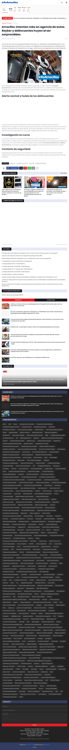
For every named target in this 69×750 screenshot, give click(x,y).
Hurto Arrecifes (40, 560)
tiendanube (44, 672)
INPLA (60, 563)
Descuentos (55, 502)
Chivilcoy (13, 468)
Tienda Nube (62, 669)
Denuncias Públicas (43, 499)
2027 (9, 424)
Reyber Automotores (41, 163)
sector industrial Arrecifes (9, 647)
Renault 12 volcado (60, 630)
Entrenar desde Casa (51, 524)
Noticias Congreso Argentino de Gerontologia (14, 599)
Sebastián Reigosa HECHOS (46, 644)
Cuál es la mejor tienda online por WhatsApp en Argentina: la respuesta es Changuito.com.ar (29, 277)
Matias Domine (59, 585)
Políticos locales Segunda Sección (54, 613)
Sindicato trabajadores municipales (31, 655)
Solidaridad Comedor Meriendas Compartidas (39, 660)
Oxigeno (15, 602)
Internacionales (53, 566)
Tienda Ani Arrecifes (51, 669)
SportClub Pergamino (47, 663)
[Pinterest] (25, 168)
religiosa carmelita (48, 630)
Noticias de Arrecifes (34, 599)
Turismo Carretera (7, 680)
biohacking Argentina (27, 454)
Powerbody (5, 616)
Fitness (37, 538)
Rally (28, 621)
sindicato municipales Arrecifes (11, 655)
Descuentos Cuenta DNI (9, 505)
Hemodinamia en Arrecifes (33, 552)
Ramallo (59, 621)
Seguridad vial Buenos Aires (30, 649)
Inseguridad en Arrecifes (18, 566)
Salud (23, 641)
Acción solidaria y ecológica (25, 429)
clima (4, 471)
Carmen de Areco (40, 463)
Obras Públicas (7, 602)
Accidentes (52, 427)
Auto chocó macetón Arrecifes (47, 449)
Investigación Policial (21, 163)
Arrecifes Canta (31, 441)
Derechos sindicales (8, 502)
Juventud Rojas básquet (47, 577)
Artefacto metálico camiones (47, 446)
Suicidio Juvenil (21, 666)
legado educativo (41, 580)
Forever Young (42, 541)
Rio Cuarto (5, 635)
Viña (57, 691)
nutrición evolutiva (54, 599)
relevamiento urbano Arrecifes (32, 630)
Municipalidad (60, 591)
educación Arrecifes (49, 518)
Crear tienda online (8, 491)
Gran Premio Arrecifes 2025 (23, 549)
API (17, 438)
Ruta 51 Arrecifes (7, 638)
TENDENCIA (18, 300)
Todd (51, 672)
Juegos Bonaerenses (8, 577)
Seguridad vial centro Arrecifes (47, 649)
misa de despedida (49, 591)
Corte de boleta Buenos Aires (10, 488)
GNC (12, 549)
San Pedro (62, 641)
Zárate (21, 697)
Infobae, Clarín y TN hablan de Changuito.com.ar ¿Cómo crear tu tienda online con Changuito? (30, 253)
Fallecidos (56, 530)
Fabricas (48, 530)
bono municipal (27, 457)
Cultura (56, 493)
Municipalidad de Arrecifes (25, 594)
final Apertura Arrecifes (19, 538)
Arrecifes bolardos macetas (17, 441)
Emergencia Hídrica (24, 521)
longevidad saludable (26, 583)
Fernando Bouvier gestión (40, 535)
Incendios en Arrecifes (42, 563)
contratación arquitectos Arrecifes (32, 485)
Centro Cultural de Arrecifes (23, 466)
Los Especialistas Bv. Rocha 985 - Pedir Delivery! (16, 272)
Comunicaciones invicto (47, 474)
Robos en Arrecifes (57, 635)
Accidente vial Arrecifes (40, 427)
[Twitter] (21, 168)
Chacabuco (56, 466)
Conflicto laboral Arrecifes (9, 482)
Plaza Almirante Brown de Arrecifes (37, 610)
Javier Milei (24, 574)
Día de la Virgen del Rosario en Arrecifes (32, 507)
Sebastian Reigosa (31, 644)
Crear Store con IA (42, 488)
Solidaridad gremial (26, 663)
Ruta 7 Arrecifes (18, 638)
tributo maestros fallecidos (48, 677)
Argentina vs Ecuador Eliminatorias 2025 (52, 438)
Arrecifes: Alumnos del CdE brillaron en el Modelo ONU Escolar (30, 357)
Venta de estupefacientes (9, 691)
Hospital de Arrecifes (8, 557)
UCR (47, 680)
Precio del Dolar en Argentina (43, 616)
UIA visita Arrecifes (7, 683)
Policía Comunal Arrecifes (9, 613)
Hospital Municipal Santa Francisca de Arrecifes (28, 557)
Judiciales (60, 574)
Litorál (12, 583)
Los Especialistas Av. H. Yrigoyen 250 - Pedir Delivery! (17, 269)
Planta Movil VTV (21, 610)
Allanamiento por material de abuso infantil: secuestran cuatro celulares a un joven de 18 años (11, 192)
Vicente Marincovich (47, 691)
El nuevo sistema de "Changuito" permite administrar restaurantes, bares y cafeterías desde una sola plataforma (32, 285)
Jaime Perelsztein (43, 571)
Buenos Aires (21, 460)
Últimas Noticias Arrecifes (40, 683)
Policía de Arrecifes (23, 613)
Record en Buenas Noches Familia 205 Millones (50, 627)
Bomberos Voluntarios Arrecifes (43, 454)
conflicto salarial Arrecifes (42, 482)
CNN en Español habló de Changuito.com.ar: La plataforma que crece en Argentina (26, 258)
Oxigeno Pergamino (25, 602)
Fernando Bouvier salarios (56, 535)
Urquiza (42, 686)
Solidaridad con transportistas (11, 663)
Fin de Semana (7, 538)
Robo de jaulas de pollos (17, 635)
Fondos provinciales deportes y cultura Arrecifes (15, 541)
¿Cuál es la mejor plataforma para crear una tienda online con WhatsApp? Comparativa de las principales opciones (33, 280)
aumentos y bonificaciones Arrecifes (27, 449)
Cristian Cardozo (58, 491)
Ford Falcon (33, 541)
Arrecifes (15, 23)
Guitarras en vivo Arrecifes (49, 549)
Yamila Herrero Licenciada (10, 697)
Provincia (25, 619)
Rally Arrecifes (35, 621)
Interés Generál (42, 566)
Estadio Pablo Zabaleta (34, 527)
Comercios (21, 474)
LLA (17, 583)
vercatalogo (22, 691)
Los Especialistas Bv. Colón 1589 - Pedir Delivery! (16, 266)
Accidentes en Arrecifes (9, 429)
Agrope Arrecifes (13, 432)
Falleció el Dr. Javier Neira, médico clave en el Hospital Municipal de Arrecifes (35, 327)
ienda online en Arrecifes (27, 563)
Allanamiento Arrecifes (18, 435)
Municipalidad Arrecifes (9, 594)
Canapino (46, 460)
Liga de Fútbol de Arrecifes (55, 580)
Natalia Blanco (7, 596)
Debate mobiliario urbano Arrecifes (24, 496)
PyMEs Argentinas (51, 619)
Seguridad (60, 647)
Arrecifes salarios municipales (29, 446)
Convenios (57, 485)
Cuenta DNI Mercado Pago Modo (43, 493)
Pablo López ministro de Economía (42, 602)
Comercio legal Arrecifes (9, 474)
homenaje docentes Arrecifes (29, 555)
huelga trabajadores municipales (11, 560)
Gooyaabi (46, 745)
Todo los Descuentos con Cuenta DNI (12, 674)
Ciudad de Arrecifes (60, 468)
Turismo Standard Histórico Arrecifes (33, 680)
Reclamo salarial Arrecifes (9, 627)
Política (40, 613)
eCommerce (49, 516)
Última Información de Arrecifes (23, 683)
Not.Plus (49, 596)
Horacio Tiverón (44, 555)
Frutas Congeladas (41, 544)
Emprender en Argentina (54, 521)
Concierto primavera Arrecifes (47, 477)
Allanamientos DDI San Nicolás (35, 435)
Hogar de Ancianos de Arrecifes (11, 555)
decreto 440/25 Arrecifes (42, 496)
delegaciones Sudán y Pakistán (11, 499)
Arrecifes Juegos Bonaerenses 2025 (12, 443)
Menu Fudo (20, 588)
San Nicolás (55, 641)
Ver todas (63, 173)
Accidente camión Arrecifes (27, 424)
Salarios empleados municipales (11, 641)
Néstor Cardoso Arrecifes (38, 596)
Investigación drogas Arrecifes (46, 569)
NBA (14, 596)
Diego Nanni (24, 513)
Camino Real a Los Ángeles (34, 460)
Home (34, 747)
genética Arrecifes (45, 546)
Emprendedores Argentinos (39, 521)
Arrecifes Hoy (57, 441)
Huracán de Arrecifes (28, 560)
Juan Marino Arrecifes (35, 574)
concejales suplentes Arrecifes (11, 477)
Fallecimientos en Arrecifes (10, 532)
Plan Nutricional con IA (9, 610)
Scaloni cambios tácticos (18, 644)
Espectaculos (21, 527)
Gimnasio (55, 546)
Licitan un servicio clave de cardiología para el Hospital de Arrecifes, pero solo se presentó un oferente (36, 304)
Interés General (31, 566)
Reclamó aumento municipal (51, 624)
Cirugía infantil (48, 468)
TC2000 (18, 669)
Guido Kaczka (36, 549)
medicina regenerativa (9, 588)
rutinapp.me (48, 638)
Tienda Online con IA (33, 672)
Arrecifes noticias (28, 443)
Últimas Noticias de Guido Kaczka (11, 686)
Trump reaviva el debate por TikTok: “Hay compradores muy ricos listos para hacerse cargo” (38, 343)
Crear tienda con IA (55, 488)
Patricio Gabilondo (48, 605)
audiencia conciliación (9, 449)
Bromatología (53, 457)
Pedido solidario (60, 605)
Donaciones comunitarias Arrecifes (12, 516)
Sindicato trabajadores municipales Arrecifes (14, 658)
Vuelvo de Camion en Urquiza (28, 694)
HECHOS (21, 552)
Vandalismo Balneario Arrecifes (11, 688)
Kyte (10, 580)
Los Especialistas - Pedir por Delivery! (13, 274)
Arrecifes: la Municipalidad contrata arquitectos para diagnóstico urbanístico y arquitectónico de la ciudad (36, 350)
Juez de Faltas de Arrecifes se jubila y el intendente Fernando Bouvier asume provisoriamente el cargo (35, 335)
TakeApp (52, 666)
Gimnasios (5, 549)
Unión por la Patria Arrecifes (30, 686)
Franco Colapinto (21, 544)
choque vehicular (23, 468)
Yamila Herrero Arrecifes (55, 694)
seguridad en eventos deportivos (11, 649)
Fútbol (18, 546)
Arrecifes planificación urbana (11, 446)
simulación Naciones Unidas (44, 652)
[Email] (33, 168)
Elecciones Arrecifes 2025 (9, 521)
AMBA (46, 435)
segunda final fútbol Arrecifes (47, 647)
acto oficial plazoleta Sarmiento (54, 429)
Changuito (6, 468)
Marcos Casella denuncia (9, 585)
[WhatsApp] (29, 168)
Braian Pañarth (38, 457)
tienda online (6, 672)
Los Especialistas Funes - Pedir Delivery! (13, 264)
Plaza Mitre (51, 610)
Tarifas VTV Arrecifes (8, 669)
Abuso (15, 424)
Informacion (53, 563)
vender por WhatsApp (51, 688)
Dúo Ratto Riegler (39, 516)
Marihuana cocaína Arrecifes (45, 585)
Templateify (30, 745)
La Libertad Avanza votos (20, 580)
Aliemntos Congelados (51, 432)
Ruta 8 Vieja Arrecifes (29, 638)
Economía (5, 518)
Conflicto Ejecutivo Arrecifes (51, 480)
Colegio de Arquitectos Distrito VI (17, 471)
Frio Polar (31, 544)
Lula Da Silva (51, 583)
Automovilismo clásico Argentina (11, 452)
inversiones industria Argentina (27, 569)
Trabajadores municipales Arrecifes (12, 677)
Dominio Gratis (46, 513)
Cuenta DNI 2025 (27, 493)
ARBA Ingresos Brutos (25, 438)
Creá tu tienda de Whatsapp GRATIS (12, 295)
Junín (17, 577)
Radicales (21, 621)
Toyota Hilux (47, 674)
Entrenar (41, 524)
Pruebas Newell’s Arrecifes (37, 619)
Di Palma (52, 505)
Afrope (4, 432)
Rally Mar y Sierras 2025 (48, 621)
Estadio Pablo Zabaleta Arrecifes (50, 527)
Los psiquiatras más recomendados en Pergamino (17, 261)
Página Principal (6, 23)
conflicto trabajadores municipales (12, 485)
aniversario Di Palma (8, 438)
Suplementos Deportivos (41, 666)
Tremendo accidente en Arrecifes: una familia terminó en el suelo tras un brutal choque (56, 192)
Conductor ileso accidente (34, 480)
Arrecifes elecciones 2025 (44, 441)
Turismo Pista (18, 680)
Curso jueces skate (8, 496)
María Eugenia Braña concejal (27, 585)
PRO (54, 616)
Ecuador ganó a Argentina (18, 518)
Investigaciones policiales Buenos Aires (27, 571)
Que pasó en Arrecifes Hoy (9, 621)
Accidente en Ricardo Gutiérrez (44, 424)
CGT (34, 466)
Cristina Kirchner (7, 493)
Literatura (5, 583)
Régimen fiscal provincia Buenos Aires (12, 630)
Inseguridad (6, 566)
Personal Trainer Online (40, 608)
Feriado (43, 532)
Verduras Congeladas (33, 691)
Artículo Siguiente (61, 244)
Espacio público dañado (9, 527)
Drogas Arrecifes (28, 516)
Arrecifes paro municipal (41, 443)
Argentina (36, 438)
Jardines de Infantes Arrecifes (10, 574)
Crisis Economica (47, 491)
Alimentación (6, 435)
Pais (61, 602)
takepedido (60, 666)
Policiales (31, 163)
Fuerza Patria (57, 544)
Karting (57, 577)
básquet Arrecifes (54, 452)
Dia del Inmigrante (50, 507)
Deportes (53, 499)
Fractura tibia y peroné (8, 544)
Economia (58, 516)
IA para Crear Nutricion (53, 560)
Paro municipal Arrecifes (9, 605)
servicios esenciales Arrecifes (26, 652)
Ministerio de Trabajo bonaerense (32, 591)
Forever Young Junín (54, 541)
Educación (38, 518)
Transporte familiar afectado (31, 677)
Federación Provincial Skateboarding (28, 532)
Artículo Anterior (7, 244)
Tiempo (41, 669)
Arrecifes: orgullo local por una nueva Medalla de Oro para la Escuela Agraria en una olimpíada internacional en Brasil (34, 193)
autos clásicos (26, 452)
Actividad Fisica (39, 429)
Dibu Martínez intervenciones (10, 513)
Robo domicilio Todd (31, 635)
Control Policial (48, 485)
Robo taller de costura (44, 635)
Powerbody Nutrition (28, 616)
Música (36, 594)
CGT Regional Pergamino (44, 466)
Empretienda (6, 524)
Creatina (37, 491)
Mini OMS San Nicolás (42, 588)
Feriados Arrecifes (52, 532)
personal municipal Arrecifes (24, 608)
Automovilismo (61, 449)
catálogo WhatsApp (8, 466)
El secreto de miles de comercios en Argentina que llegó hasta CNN (22, 256)
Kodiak (4, 580)
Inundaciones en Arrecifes (10, 569)
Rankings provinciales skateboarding (12, 624)
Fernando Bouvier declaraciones (23, 535)
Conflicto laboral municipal (26, 482)
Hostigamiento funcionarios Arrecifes (53, 557)
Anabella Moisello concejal (58, 435)
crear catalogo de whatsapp (27, 488)
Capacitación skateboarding (10, 463)
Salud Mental (31, 641)
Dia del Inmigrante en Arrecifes (11, 510)
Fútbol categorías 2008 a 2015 (30, 546)
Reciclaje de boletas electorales (33, 624)
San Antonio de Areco (43, 641)
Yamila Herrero (42, 694)
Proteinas (60, 616)
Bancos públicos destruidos (40, 452)
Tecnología (34, 669)
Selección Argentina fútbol (10, 652)
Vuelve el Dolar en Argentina (10, 694)
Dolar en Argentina (35, 513)
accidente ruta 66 (26, 427)
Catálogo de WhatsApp (53, 463)
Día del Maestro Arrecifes (28, 510)
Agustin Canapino (24, 432)
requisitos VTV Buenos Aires (10, 633)
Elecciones (60, 518)
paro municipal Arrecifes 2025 (25, 605)
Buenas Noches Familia (9, 460)
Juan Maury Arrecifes (49, 574)
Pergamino (11, 608)
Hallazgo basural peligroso (10, 552)
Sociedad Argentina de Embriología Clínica (54, 658)
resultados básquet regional (26, 633)
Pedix (4, 608)
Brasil (45, 457)
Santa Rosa (6, 644)
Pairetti (55, 602)
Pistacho (51, 608)
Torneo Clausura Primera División (33, 674)
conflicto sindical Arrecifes (58, 482)
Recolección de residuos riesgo (27, 627)
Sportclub (36, 663)
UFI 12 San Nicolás (54, 680)
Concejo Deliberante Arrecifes (29, 477)
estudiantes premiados (9, 530)
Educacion (30, 518)
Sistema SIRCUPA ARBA (34, 658)
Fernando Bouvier (7, 535)
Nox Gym (44, 599)
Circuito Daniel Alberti (36, 468)
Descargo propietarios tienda (42, 502)
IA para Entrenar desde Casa (10, 563)
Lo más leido (51, 300)
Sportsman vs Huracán (9, 666)
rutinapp (40, 638)
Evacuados (20, 530)
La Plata (32, 580)
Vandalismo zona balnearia (29, 688)
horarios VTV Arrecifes (55, 555)
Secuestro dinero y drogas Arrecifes (28, 647)
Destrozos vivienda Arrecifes (25, 505)
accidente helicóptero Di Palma (11, 427)
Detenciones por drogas (41, 505)
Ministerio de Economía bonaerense (12, 591)
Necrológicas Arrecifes (23, 596)
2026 (4, 424)
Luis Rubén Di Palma (40, 583)
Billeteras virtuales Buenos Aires (11, 454)
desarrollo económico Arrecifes (24, 502)
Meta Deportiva (30, 588)
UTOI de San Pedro (51, 686)
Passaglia (38, 605)
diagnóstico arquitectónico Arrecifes (46, 510)
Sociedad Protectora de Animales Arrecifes (14, 660)
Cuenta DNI (17, 493)
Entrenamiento (32, 524)
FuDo (50, 544)
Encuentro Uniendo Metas (19, 524)
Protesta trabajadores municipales (12, 619)
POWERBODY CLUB (15, 616)
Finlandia (30, 538)
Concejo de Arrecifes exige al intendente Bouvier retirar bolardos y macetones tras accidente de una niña (39, 18)
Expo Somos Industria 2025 (33, 530)
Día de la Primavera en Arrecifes (11, 507)
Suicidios (30, 666)
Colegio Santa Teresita (34, 471)
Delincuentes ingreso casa (29, 499)
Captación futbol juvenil (27, 463)
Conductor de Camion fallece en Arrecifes (14, 480)
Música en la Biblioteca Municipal (49, 594)
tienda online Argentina (19, 672)
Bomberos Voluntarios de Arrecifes (11, 457)
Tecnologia (25, 669)
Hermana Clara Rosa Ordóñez (50, 552)
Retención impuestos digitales (44, 633)
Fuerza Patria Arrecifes (8, 546)
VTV (61, 691)
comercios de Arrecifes (32, 474)
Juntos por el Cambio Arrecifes (30, 577)
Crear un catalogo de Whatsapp (24, 491)
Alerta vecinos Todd (37, 432)
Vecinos (41, 688)
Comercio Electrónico (47, 471)
